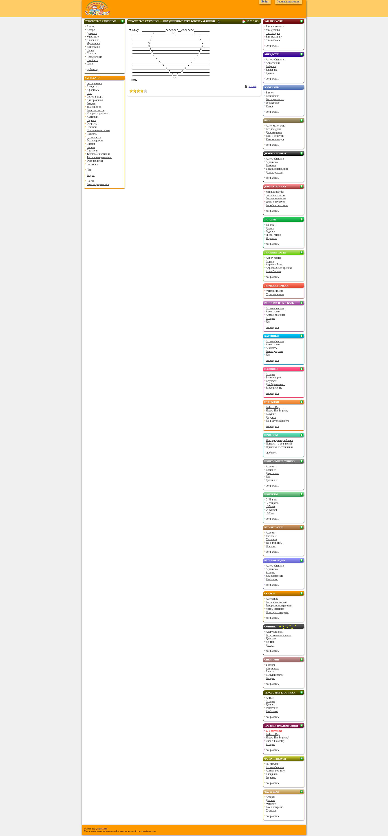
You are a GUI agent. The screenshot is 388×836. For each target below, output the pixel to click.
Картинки (92, 116)
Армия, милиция (275, 314)
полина (252, 86)
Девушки (92, 33)
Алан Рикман (273, 271)
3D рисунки (272, 763)
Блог (89, 93)
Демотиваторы (95, 96)
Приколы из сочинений (279, 443)
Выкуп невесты (274, 674)
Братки (270, 73)
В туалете (271, 380)
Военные (271, 165)
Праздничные (94, 56)
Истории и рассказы (98, 113)
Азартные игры (274, 631)
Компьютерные (274, 575)
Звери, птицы (273, 234)
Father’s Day (273, 407)
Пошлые (91, 53)
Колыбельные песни (277, 205)
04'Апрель (271, 509)
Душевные (272, 480)
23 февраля (272, 668)
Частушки (92, 164)
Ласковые (271, 536)
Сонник (91, 147)
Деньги (270, 641)
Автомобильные (275, 59)
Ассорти (91, 29)
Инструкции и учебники (279, 440)
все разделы (272, 45)
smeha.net (92, 78)
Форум (91, 175)
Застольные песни (276, 198)
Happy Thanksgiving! (277, 737)
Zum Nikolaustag (275, 741)
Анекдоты (92, 86)
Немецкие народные (277, 612)
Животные (93, 36)
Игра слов (271, 238)
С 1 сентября (274, 730)
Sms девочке (273, 29)
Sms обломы (273, 40)
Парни (90, 50)
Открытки (92, 123)
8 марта (270, 671)
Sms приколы (94, 83)
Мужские (271, 810)
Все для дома (273, 129)
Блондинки (272, 69)
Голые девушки (274, 351)
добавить (92, 69)
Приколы (92, 127)
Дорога (270, 228)
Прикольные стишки (98, 130)
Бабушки (271, 66)
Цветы (90, 63)
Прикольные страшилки (279, 447)
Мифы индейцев (275, 608)
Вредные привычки (277, 168)
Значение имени (95, 110)
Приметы (92, 133)
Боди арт (271, 777)
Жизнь (269, 106)
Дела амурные (274, 132)
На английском (274, 542)
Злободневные (274, 387)
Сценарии (92, 150)
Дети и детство (274, 172)
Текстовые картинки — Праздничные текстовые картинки (171, 21)
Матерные (271, 539)
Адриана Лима (274, 264)
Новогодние (93, 46)
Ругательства (94, 137)
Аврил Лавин (273, 257)
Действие (271, 638)
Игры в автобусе (275, 201)
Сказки (91, 143)
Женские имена (274, 290)
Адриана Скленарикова (279, 267)
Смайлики (92, 60)
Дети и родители (275, 135)
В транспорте (273, 377)
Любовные (93, 40)
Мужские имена (275, 294)
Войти (90, 180)
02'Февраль (272, 503)
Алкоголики (273, 62)
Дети (268, 321)
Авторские (272, 598)
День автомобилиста (277, 420)
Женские (271, 803)
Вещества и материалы (278, 635)
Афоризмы (93, 89)
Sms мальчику (274, 36)
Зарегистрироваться (98, 184)
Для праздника (95, 100)
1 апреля (271, 664)
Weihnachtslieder (275, 191)
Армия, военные (275, 770)
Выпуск (270, 678)
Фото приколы (95, 160)
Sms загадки (273, 33)
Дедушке (271, 417)
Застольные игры (275, 195)
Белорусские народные (278, 605)
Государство (273, 102)
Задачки (270, 231)
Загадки (91, 103)
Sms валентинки (275, 26)
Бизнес (269, 92)
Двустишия (272, 473)
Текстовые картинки (100, 21)
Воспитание (272, 96)
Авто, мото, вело (275, 125)
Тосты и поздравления (99, 157)
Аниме (90, 26)
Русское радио (95, 140)
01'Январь (271, 499)
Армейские (272, 162)
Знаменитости (94, 106)
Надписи (91, 120)
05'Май (270, 513)
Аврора (270, 261)
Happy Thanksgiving (277, 410)
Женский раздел (275, 139)
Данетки (270, 224)
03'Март (270, 506)
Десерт (269, 645)
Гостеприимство (275, 99)
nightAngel (102, 828)
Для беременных (275, 384)
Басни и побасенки (276, 602)
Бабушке (271, 414)
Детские (270, 800)
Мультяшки (93, 43)
